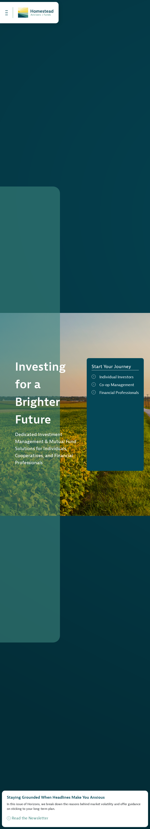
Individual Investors (116, 377)
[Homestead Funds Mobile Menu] (6, 12)
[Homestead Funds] (35, 12)
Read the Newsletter (30, 818)
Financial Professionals (119, 392)
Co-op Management (116, 384)
